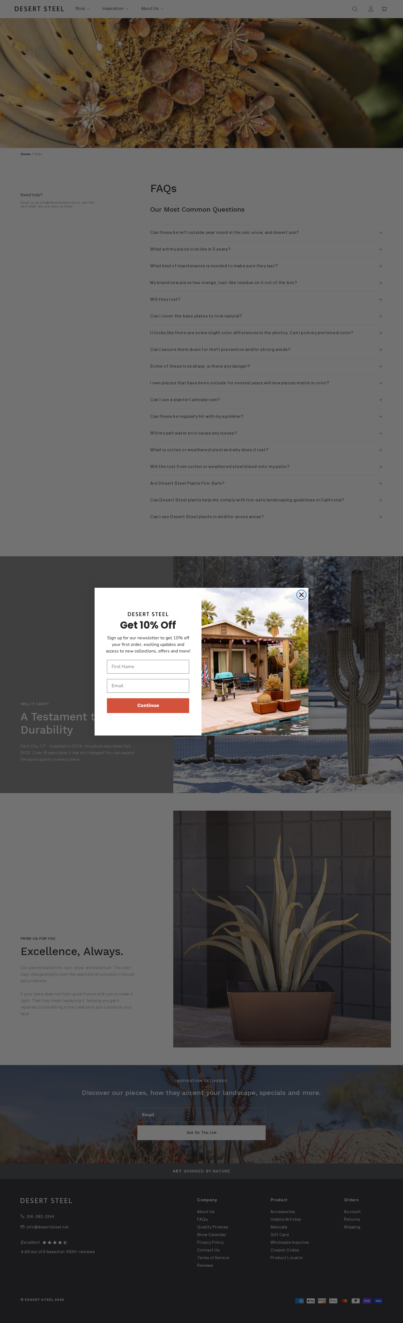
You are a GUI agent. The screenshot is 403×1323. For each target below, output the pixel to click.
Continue (148, 705)
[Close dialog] (301, 595)
